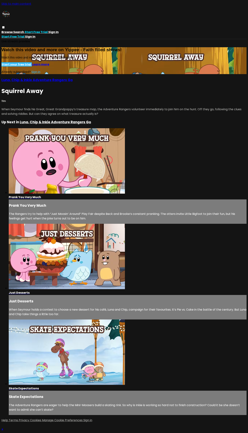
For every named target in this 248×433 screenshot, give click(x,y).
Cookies (36, 420)
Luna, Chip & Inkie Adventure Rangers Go (37, 80)
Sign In (30, 37)
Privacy (24, 420)
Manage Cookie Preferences (62, 420)
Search (19, 32)
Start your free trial (16, 64)
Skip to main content (16, 4)
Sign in (53, 32)
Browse (7, 32)
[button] (3, 27)
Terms (14, 420)
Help (5, 420)
